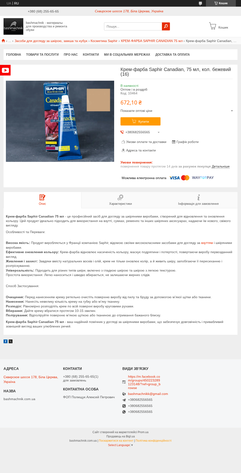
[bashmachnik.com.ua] (13, 26)
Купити (143, 121)
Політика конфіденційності (154, 440)
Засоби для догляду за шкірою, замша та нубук (51, 41)
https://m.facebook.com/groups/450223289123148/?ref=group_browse (144, 382)
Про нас (71, 54)
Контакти (91, 54)
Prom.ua (143, 432)
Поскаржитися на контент (116, 440)
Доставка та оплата (172, 54)
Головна (13, 54)
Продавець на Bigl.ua (120, 436)
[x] (10, 342)
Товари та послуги (42, 54)
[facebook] (6, 342)
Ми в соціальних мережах (127, 54)
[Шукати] (166, 26)
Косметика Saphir (104, 41)
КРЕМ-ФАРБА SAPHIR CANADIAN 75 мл (152, 41)
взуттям (207, 243)
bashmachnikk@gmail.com (148, 394)
